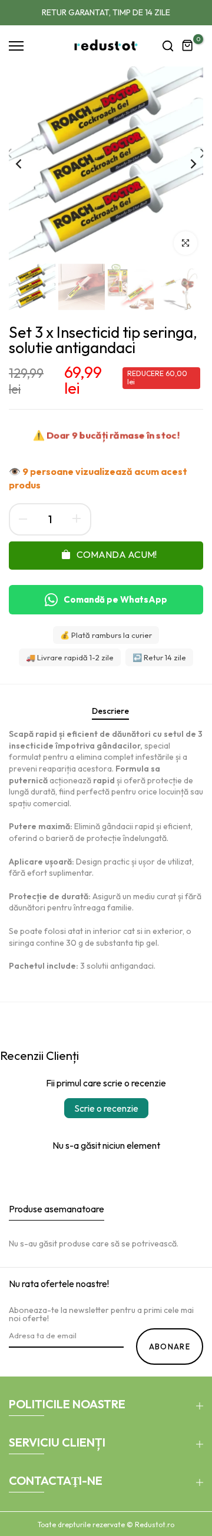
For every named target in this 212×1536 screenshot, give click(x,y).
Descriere (110, 711)
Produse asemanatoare (56, 1209)
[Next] (185, 163)
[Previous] (26, 163)
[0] (187, 45)
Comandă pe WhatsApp (115, 599)
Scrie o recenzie (106, 1108)
